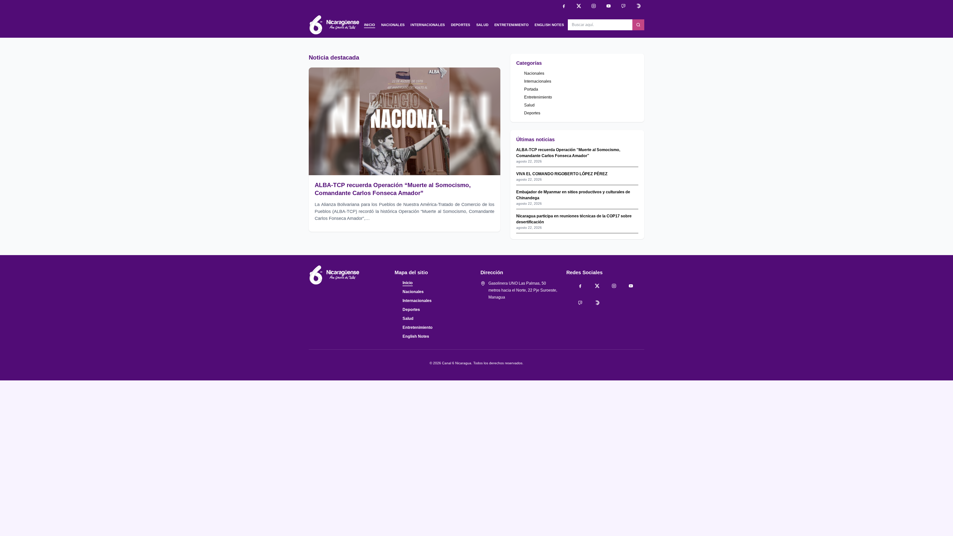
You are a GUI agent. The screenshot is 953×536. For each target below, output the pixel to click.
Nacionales (393, 25)
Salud (482, 25)
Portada (531, 89)
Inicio (369, 25)
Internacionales (427, 25)
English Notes (549, 25)
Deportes (460, 25)
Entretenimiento (511, 25)
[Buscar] (638, 24)
